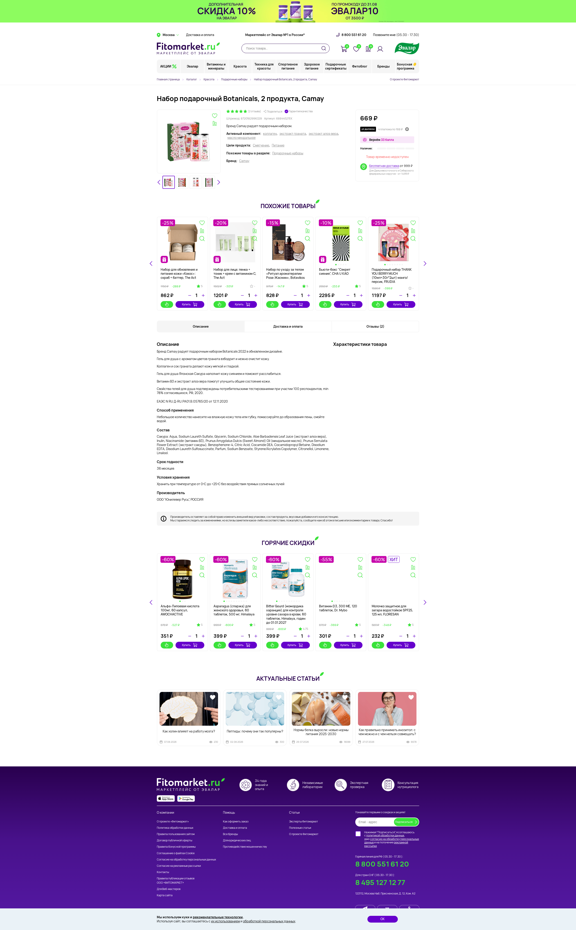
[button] (168, 182)
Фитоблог (359, 66)
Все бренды (230, 834)
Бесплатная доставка (384, 166)
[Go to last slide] (159, 182)
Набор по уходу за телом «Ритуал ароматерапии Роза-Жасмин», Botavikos (285, 273)
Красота (240, 66)
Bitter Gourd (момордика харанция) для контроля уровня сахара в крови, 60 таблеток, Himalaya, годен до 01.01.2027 (286, 614)
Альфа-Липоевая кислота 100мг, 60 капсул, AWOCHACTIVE (180, 610)
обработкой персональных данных (269, 921)
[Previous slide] (151, 602)
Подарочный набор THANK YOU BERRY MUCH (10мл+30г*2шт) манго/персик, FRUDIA (392, 275)
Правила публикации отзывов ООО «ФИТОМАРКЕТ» (175, 880)
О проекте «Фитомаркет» (173, 821)
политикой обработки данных (385, 835)
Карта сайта (165, 895)
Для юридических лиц (237, 840)
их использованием (225, 921)
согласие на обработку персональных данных (391, 840)
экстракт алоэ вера (323, 134)
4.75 (305, 629)
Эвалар (192, 66)
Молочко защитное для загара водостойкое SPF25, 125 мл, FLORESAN (392, 610)
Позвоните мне (396, 35)
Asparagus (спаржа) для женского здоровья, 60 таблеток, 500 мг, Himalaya (234, 610)
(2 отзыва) (254, 111)
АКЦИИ (165, 66)
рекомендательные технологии (218, 917)
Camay (244, 161)
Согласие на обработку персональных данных (186, 859)
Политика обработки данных (175, 828)
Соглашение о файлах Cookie (176, 853)
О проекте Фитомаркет (404, 79)
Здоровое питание (312, 66)
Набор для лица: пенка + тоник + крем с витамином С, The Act (235, 273)
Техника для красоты (264, 66)
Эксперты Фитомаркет (303, 821)
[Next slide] (218, 182)
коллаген (270, 134)
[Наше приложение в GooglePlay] (186, 798)
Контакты (163, 872)
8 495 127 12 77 (380, 882)
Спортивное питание (288, 66)
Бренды (383, 66)
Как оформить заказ (235, 821)
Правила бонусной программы (176, 847)
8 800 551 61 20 (354, 35)
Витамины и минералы (216, 66)
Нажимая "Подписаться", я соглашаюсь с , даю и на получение (391, 839)
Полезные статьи (300, 828)
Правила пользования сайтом (176, 834)
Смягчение (261, 145)
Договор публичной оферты (174, 840)
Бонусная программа (405, 66)
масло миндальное (241, 138)
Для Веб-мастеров (168, 889)
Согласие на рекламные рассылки (179, 866)
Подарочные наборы (287, 153)
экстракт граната (292, 134)
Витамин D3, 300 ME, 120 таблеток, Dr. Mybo (338, 608)
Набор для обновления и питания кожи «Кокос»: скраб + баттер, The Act (179, 273)
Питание (278, 145)
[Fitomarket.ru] (188, 48)
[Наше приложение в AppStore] (166, 798)
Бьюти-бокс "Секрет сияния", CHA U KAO (334, 271)
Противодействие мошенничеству (245, 847)
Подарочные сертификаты (335, 66)
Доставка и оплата (200, 35)
